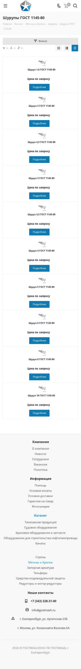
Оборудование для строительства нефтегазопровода (40, 538)
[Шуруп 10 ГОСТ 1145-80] (42, 388)
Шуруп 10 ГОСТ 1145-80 (41, 395)
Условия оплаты (40, 490)
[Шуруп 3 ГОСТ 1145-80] (42, 170)
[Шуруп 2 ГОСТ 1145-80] (42, 98)
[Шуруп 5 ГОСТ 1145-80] (42, 279)
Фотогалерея (40, 506)
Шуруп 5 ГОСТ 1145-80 (41, 287)
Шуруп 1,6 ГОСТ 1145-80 (41, 69)
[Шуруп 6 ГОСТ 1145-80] (42, 315)
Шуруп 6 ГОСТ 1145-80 (41, 323)
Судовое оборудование (40, 527)
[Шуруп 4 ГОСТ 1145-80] (42, 243)
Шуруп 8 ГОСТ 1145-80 (41, 359)
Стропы (40, 557)
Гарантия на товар (40, 501)
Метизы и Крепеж (40, 562)
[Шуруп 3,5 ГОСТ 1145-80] (42, 206)
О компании (40, 448)
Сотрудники (40, 459)
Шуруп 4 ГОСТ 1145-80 (41, 250)
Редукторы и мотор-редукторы (40, 583)
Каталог (40, 515)
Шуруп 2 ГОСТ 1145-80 (41, 105)
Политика (40, 469)
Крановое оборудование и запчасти (41, 533)
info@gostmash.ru (43, 610)
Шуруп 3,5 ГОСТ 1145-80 (41, 214)
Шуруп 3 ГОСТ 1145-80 (41, 178)
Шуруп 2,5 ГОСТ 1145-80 (41, 142)
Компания (40, 442)
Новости (40, 454)
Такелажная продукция (41, 522)
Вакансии (40, 464)
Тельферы (40, 573)
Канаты (40, 543)
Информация (40, 479)
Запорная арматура (40, 567)
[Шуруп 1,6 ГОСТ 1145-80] (42, 62)
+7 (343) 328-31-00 (43, 601)
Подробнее (39, 87)
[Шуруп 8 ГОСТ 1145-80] (42, 351)
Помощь (40, 485)
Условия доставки (40, 496)
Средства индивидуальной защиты (40, 578)
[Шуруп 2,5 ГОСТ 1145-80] (42, 134)
